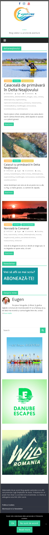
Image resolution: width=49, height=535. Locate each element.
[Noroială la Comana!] (24, 202)
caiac (35, 97)
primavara (27, 103)
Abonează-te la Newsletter (12, 509)
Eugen (19, 94)
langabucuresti (9, 238)
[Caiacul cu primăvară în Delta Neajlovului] (24, 134)
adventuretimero (20, 97)
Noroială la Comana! (16, 228)
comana (40, 97)
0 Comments (28, 94)
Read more (24, 529)
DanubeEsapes (15, 174)
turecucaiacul (31, 106)
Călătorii (8, 81)
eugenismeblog (21, 100)
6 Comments (28, 171)
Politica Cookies (8, 505)
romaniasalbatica (10, 106)
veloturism (18, 241)
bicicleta (40, 231)
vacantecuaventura (10, 180)
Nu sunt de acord (29, 523)
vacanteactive (39, 177)
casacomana (12, 235)
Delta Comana (26, 174)
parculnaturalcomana (28, 238)
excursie (38, 235)
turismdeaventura (10, 109)
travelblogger (21, 106)
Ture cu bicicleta (27, 225)
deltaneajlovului (9, 100)
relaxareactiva (36, 103)
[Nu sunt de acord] (46, 524)
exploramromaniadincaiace (13, 103)
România (17, 81)
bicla (5, 235)
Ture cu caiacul (27, 81)
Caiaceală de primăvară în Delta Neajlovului (24, 87)
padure (17, 238)
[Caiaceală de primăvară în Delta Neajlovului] (24, 54)
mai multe (8, 313)
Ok (12, 523)
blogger (29, 97)
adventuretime (9, 97)
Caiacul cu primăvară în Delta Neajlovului (22, 166)
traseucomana (9, 241)
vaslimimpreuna (22, 109)
